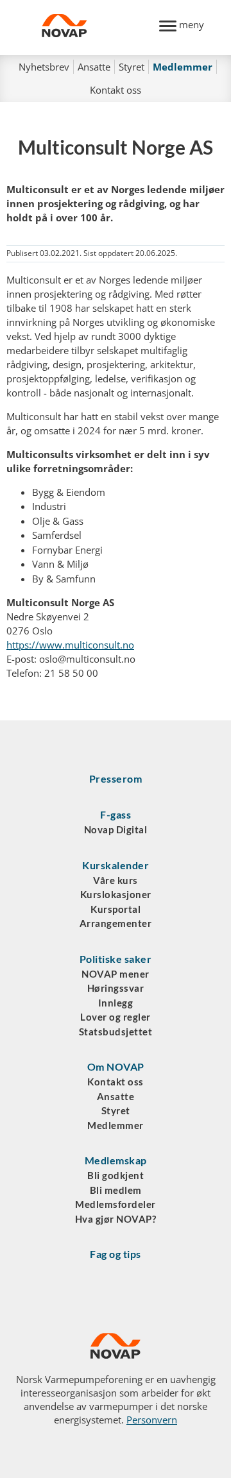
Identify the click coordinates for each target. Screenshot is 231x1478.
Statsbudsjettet (116, 1031)
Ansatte (94, 66)
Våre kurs (115, 880)
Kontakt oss (115, 89)
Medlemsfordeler (115, 1204)
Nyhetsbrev (44, 66)
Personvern (151, 1419)
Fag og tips (115, 1254)
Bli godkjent (115, 1175)
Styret (131, 66)
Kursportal (115, 909)
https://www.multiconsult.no (70, 644)
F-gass (115, 814)
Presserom (115, 778)
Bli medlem (116, 1190)
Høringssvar (115, 988)
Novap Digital (116, 829)
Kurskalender (115, 865)
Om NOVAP (115, 1066)
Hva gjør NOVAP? (116, 1219)
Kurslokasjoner (115, 894)
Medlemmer (182, 66)
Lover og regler (115, 1017)
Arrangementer (116, 923)
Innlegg (115, 1002)
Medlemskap (116, 1160)
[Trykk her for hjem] (93, 27)
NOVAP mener (115, 974)
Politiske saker (116, 959)
